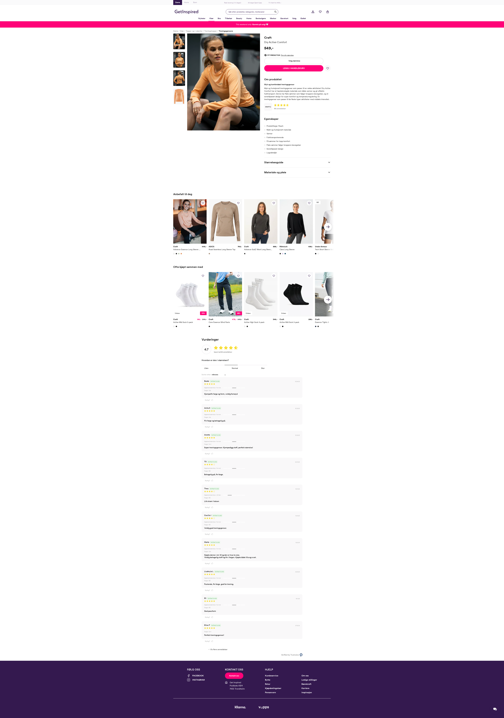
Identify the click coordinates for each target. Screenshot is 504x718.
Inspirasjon (306, 692)
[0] (320, 11)
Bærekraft (306, 684)
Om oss (305, 675)
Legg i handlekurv (294, 68)
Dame (175, 31)
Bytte (267, 680)
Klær (182, 31)
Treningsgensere (226, 31)
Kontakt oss (234, 676)
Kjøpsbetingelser (273, 688)
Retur (267, 684)
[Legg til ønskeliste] (327, 68)
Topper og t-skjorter (194, 31)
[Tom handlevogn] (327, 11)
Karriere (305, 688)
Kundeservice (271, 675)
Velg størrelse (294, 61)
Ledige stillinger (309, 680)
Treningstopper (210, 31)
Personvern (270, 692)
